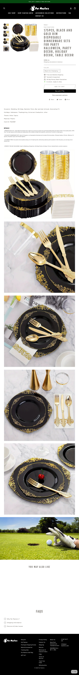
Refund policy (43, 665)
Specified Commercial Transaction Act (54, 644)
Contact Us (39, 16)
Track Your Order (42, 661)
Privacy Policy (43, 639)
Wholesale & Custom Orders (43, 650)
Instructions (61, 13)
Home (45, 24)
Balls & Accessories (26, 647)
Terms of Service (41, 657)
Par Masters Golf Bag (27, 652)
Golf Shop (12, 13)
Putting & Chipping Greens (28, 644)
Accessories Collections (45, 13)
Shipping (46, 62)
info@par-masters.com (65, 644)
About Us (52, 639)
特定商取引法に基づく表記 (54, 648)
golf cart (23, 655)
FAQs (40, 654)
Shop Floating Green (25, 13)
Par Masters (49, 27)
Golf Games (24, 642)
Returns (41, 647)
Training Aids (25, 650)
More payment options (60, 95)
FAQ (70, 13)
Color (46, 67)
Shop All (23, 639)
